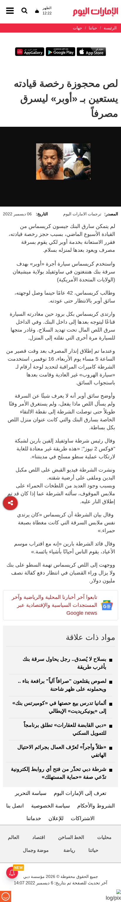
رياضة (69, 850)
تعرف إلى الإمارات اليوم (80, 793)
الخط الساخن (71, 837)
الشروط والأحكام (96, 806)
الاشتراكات (83, 818)
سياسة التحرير (30, 793)
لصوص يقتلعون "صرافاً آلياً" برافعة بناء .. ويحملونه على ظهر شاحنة (62, 685)
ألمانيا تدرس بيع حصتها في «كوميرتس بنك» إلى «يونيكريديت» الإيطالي (59, 707)
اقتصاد (38, 837)
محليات (104, 837)
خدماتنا (33, 818)
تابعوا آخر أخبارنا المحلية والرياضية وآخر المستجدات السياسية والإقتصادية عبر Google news (54, 605)
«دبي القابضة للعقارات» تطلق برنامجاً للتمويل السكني (65, 729)
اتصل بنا (15, 806)
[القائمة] (24, 11)
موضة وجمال (36, 850)
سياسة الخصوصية (50, 806)
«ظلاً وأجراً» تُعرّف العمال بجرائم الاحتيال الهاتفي (61, 751)
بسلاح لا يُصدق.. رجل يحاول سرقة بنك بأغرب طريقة (64, 663)
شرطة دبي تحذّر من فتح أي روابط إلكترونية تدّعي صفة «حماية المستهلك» (58, 773)
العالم (13, 837)
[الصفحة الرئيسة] (95, 9)
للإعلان (55, 818)
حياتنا (93, 850)
